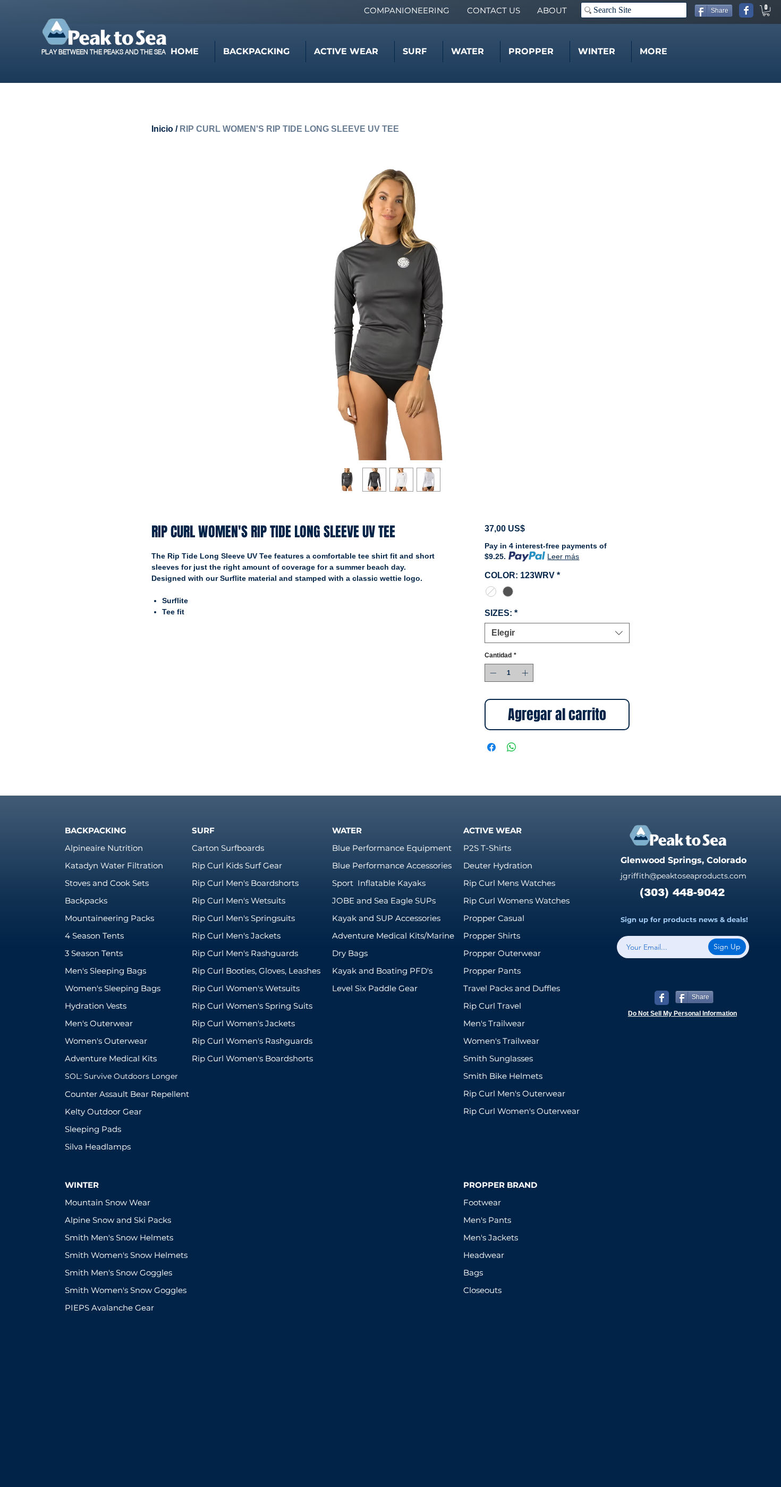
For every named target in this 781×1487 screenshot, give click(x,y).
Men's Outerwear (99, 1023)
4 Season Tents (94, 936)
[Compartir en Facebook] (491, 747)
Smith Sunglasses (498, 1058)
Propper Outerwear (502, 953)
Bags (473, 1273)
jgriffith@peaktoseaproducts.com (683, 876)
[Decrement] (492, 672)
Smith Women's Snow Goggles (125, 1290)
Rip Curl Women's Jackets (243, 1023)
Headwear (483, 1255)
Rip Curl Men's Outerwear (514, 1093)
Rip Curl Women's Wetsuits (246, 988)
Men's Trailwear (494, 1023)
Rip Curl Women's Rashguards (252, 1041)
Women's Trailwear (501, 1041)
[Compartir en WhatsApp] (511, 747)
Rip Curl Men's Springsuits (243, 918)
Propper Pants (492, 971)
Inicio (162, 128)
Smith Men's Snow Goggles (118, 1273)
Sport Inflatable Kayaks (379, 883)
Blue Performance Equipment (392, 848)
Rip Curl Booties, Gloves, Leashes (256, 971)
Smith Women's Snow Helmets (126, 1255)
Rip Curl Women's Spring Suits (252, 1006)
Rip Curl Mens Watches (509, 883)
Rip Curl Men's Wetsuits (238, 900)
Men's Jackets (490, 1237)
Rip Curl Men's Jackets (236, 936)
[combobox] (557, 633)
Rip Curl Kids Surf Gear (237, 865)
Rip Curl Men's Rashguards (245, 953)
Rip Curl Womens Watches (516, 900)
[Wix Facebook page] (746, 10)
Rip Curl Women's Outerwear (521, 1111)
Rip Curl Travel (492, 1006)
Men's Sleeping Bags (105, 971)
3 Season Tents (94, 953)
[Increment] (526, 672)
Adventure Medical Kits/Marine (393, 936)
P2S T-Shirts (487, 848)
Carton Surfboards (228, 848)
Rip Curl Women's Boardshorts (252, 1058)
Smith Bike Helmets (502, 1076)
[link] (766, 10)
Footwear (482, 1202)
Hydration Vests (95, 1006)
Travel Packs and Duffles (511, 988)
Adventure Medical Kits (111, 1058)
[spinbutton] (509, 672)
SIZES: (501, 613)
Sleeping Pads (93, 1129)
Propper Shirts (491, 936)
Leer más (563, 556)
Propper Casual (493, 918)
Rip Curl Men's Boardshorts (245, 883)
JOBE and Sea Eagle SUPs (384, 900)
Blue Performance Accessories (392, 865)
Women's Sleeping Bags (112, 988)
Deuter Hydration (497, 865)
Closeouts (482, 1290)
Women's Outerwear (106, 1041)
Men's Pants (487, 1220)
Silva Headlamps (98, 1147)
